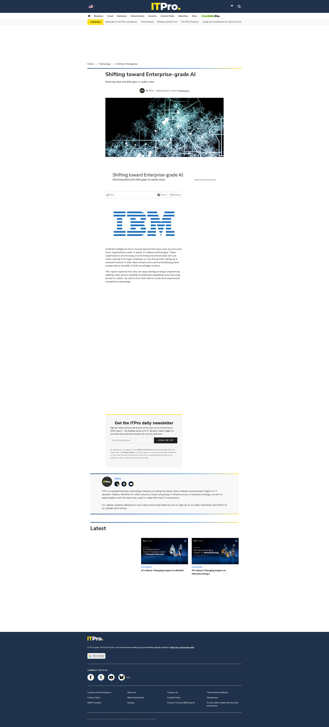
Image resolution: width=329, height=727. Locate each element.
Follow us (164, 195)
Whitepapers (183, 90)
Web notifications (135, 697)
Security (152, 16)
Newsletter (177, 195)
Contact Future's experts (99, 692)
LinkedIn (109, 508)
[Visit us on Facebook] (90, 677)
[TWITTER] (118, 484)
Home (90, 63)
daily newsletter (203, 504)
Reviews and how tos (167, 21)
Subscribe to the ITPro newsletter (121, 21)
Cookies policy (174, 697)
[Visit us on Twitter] (101, 677)
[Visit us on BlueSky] (120, 677)
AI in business (147, 21)
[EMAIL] (132, 484)
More (194, 16)
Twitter (122, 508)
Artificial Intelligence (126, 63)
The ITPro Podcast (190, 21)
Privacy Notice (129, 452)
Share (112, 195)
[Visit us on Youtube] (111, 677)
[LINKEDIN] (125, 484)
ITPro (151, 90)
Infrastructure (137, 16)
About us (131, 692)
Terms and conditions (217, 692)
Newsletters (212, 697)
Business (98, 16)
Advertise (183, 16)
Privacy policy (93, 697)
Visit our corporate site (182, 647)
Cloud (110, 16)
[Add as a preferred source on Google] (96, 656)
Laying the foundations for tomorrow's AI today (224, 21)
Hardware (122, 16)
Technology (104, 63)
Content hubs (167, 16)
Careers (131, 702)
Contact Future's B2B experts (181, 702)
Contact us (172, 692)
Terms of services (144, 449)
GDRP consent (94, 702)
